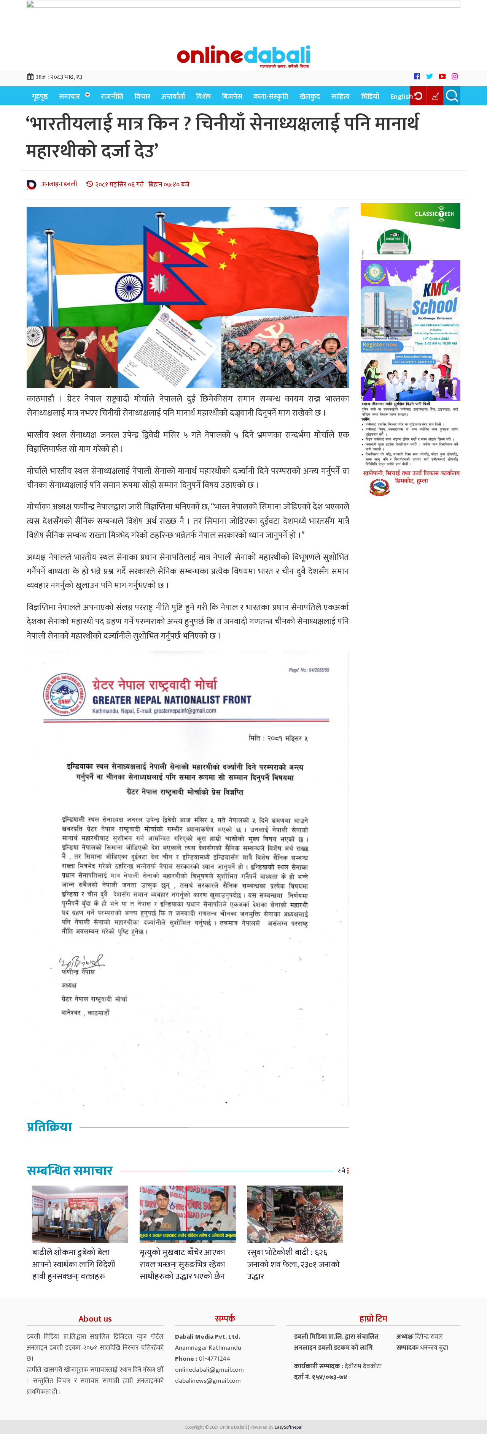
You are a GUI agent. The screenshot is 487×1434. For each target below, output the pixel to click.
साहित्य (340, 97)
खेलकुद (309, 97)
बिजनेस (232, 97)
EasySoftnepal (288, 1427)
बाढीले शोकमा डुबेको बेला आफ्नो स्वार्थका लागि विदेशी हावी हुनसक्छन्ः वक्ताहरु (73, 1265)
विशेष (203, 97)
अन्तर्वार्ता (173, 97)
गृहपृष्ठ (40, 97)
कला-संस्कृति (270, 97)
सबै (341, 1171)
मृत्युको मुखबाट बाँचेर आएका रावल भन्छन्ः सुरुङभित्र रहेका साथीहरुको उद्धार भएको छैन (182, 1265)
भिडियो (370, 97)
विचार (142, 97)
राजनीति (112, 97)
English (401, 97)
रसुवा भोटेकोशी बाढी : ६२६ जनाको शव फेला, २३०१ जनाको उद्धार (293, 1265)
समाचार (69, 97)
